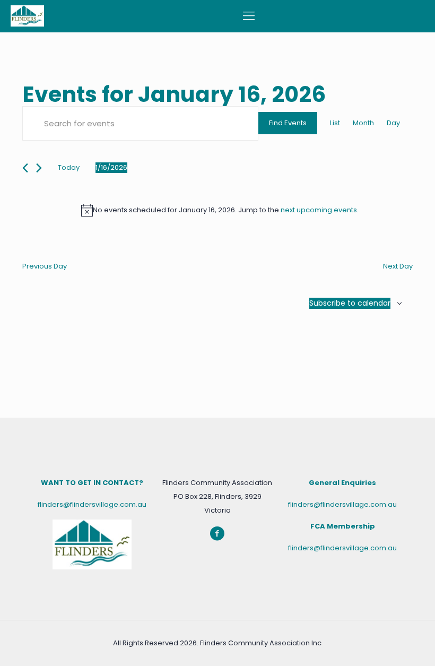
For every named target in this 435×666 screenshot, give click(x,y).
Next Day (398, 266)
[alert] (220, 210)
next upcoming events (319, 210)
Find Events (288, 123)
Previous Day (44, 266)
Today (69, 167)
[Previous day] (25, 168)
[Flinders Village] (27, 16)
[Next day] (39, 168)
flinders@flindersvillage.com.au (92, 504)
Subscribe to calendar (349, 303)
